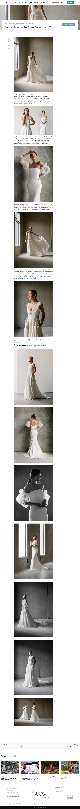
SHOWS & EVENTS (34, 2)
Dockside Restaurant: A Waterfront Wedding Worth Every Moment (8, 778)
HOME (15, 2)
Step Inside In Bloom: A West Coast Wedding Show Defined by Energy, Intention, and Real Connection (30, 779)
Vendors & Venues (46, 803)
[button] (9, 38)
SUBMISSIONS (55, 2)
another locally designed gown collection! (36, 345)
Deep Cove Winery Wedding (48, 777)
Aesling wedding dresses (28, 138)
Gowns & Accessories (9, 23)
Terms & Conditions (17, 803)
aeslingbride (33, 339)
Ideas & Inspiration (16, 23)
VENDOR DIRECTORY (46, 2)
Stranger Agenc (40, 340)
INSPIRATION (25, 2)
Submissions (37, 803)
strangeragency (19, 342)
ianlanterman (18, 340)
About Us (8, 803)
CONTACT (62, 2)
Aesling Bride (24, 339)
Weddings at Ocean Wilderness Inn (69, 777)
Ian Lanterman (49, 339)
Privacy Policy (28, 803)
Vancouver (23, 23)
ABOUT (19, 2)
